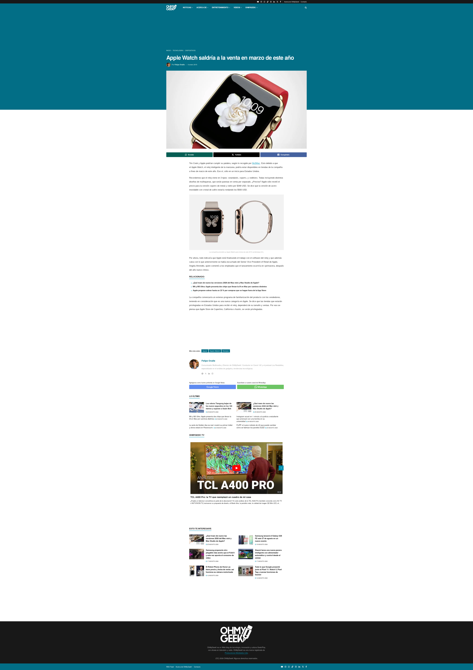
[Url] (202, 373)
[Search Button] (306, 7)
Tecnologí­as (178, 50)
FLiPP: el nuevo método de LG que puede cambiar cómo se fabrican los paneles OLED (256, 426)
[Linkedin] (209, 373)
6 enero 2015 (192, 64)
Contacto (304, 2)
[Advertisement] (236, 30)
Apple (205, 351)
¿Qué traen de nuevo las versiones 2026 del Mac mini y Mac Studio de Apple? (226, 283)
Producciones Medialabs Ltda (236, 653)
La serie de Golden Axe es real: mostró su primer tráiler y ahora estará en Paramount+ (211, 426)
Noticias (187, 7)
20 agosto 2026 (220, 428)
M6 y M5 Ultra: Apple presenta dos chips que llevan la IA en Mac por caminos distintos (230, 287)
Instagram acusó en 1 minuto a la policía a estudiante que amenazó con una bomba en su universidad (257, 418)
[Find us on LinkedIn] (274, 1)
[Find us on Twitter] (277, 1)
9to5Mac (256, 163)
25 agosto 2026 (212, 412)
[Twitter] (205, 373)
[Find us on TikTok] (267, 1)
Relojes (226, 351)
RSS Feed (170, 667)
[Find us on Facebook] (280, 1)
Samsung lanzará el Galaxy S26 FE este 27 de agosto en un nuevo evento (268, 538)
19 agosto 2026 (262, 544)
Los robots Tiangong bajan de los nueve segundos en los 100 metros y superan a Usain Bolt (219, 406)
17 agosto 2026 (212, 561)
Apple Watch (215, 351)
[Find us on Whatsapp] (264, 1)
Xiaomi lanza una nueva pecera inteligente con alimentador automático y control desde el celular (268, 554)
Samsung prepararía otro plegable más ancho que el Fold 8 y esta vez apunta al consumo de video (220, 554)
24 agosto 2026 (253, 421)
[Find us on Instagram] (261, 1)
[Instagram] (212, 373)
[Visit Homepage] (171, 7)
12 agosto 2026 (212, 575)
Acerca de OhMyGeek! (291, 2)
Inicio (168, 50)
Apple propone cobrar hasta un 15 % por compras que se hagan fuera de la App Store (229, 290)
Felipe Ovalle (180, 64)
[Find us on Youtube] (258, 1)
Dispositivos (190, 50)
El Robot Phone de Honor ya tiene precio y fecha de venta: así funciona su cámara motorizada (220, 569)
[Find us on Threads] (271, 1)
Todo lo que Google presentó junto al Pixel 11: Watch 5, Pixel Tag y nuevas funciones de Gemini (268, 570)
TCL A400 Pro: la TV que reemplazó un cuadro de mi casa (220, 497)
